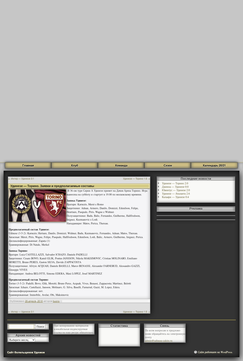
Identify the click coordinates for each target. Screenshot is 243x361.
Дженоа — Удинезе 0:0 (175, 186)
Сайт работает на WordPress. (215, 352)
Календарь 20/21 (214, 165)
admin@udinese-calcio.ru (158, 340)
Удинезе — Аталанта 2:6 (176, 193)
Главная (28, 165)
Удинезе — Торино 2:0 (175, 183)
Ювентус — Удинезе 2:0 (176, 190)
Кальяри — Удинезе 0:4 (175, 197)
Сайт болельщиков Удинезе (26, 352)
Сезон (168, 165)
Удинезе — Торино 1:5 (136, 178)
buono (56, 300)
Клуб (74, 165)
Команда (121, 165)
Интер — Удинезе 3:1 (21, 178)
